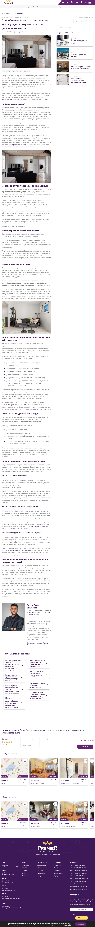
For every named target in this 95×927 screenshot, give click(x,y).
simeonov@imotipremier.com (39, 612)
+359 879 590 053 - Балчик (78, 870)
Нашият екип (26, 865)
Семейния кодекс (16, 396)
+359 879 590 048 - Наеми (78, 881)
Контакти (25, 876)
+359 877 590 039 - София (78, 876)
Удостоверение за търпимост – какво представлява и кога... (79, 80)
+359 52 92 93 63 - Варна (78, 868)
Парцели (40, 870)
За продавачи (16, 17)
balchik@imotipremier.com (78, 886)
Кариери (25, 870)
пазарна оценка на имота (17, 405)
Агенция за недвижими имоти (10, 7)
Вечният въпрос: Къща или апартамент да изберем (81, 67)
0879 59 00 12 (34, 615)
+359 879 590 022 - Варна (78, 865)
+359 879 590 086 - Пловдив (79, 878)
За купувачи (28, 7)
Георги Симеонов (22, 32)
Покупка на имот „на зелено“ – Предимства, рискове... (79, 55)
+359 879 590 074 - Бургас (78, 873)
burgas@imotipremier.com (78, 889)
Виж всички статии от (37, 644)
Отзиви (24, 868)
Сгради (39, 876)
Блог (22, 7)
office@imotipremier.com (78, 884)
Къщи (39, 868)
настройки (68, 925)
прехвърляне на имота (10, 147)
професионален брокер (10, 100)
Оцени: (5, 739)
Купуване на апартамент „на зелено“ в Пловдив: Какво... (80, 42)
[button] (86, 3)
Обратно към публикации (13, 13)
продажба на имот (19, 145)
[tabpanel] (44, 771)
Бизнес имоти (41, 873)
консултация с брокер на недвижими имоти (19, 550)
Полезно (25, 17)
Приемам (81, 924)
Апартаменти (41, 865)
